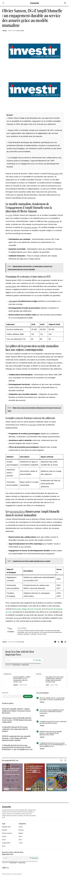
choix (10, 215)
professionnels (53, 221)
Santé (47, 685)
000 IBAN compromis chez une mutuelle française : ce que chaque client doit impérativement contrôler (16, 738)
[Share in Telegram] (62, 642)
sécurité (32, 425)
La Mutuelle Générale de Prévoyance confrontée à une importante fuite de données (15, 729)
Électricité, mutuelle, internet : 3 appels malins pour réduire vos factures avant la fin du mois (16, 711)
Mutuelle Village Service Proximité (27, 609)
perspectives (17, 511)
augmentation (11, 286)
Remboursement (7, 833)
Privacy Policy (16, 664)
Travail (21, 843)
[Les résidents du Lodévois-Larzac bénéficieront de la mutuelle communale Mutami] (56, 777)
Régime (21, 833)
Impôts (21, 827)
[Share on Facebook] (55, 642)
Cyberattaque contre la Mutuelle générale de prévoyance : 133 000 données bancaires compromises (17, 720)
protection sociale (30, 227)
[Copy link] (65, 642)
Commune (18, 618)
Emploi (4, 836)
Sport (3, 846)
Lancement (13, 301)
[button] (4, 3)
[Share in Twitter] (58, 642)
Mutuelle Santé (6, 827)
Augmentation (6, 843)
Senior (4, 839)
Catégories (22, 823)
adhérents (31, 198)
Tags (3, 823)
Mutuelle (5, 30)
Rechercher (5, 692)
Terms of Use (25, 664)
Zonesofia (34, 3)
